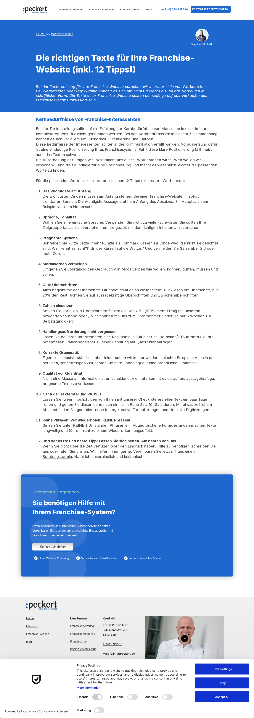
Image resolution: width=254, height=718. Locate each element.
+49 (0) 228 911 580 (174, 9)
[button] (219, 657)
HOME (41, 34)
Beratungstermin (57, 456)
